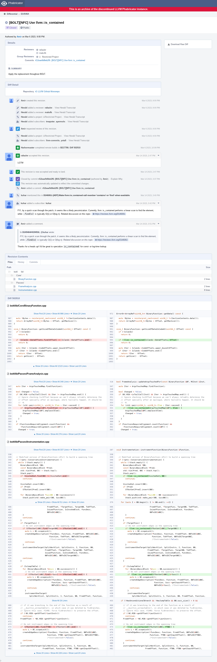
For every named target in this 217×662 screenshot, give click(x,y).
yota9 (63, 140)
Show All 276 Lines (59, 434)
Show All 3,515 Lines (59, 366)
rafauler (42, 50)
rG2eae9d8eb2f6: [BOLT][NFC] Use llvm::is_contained (60, 60)
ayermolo (60, 121)
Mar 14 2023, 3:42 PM (145, 203)
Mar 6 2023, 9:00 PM (151, 101)
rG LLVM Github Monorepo (47, 91)
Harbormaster (27, 147)
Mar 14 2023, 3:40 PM (150, 195)
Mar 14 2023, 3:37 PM (150, 179)
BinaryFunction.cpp (27, 279)
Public (26, 27)
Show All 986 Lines (60, 314)
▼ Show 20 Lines (78, 314)
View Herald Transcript (65, 108)
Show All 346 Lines (60, 382)
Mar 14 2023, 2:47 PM (145, 156)
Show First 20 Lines (42, 314)
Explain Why (116, 179)
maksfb (42, 53)
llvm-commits (53, 140)
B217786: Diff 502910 (70, 147)
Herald (24, 108)
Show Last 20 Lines (77, 366)
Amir (19, 36)
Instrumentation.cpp (27, 290)
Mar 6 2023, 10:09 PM (150, 148)
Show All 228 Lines (59, 653)
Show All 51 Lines (59, 502)
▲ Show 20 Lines (40, 366)
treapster (50, 121)
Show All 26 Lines (59, 601)
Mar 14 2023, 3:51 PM (145, 224)
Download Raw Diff (179, 44)
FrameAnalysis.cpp (27, 286)
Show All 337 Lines (60, 450)
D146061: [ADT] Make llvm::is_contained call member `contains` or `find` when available (87, 195)
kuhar (24, 195)
